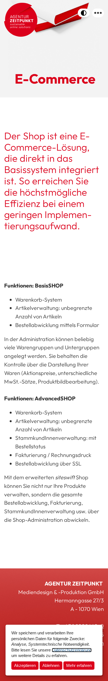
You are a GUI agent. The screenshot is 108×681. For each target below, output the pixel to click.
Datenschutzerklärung (72, 650)
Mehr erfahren (79, 665)
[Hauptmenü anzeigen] (98, 13)
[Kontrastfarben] (83, 13)
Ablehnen (50, 665)
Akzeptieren (25, 665)
